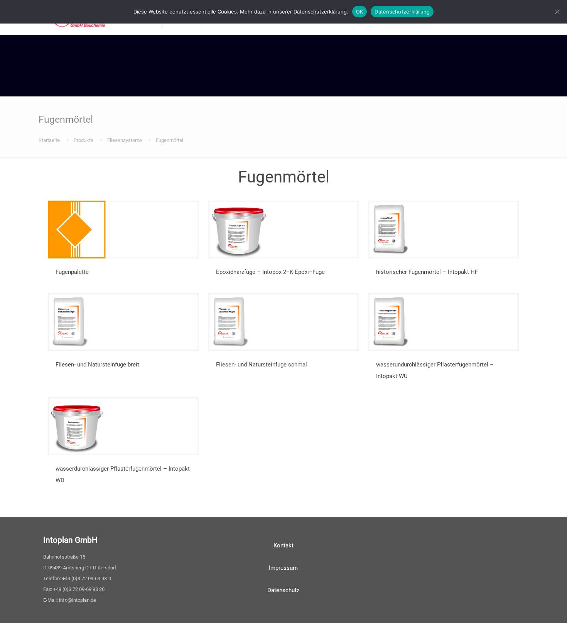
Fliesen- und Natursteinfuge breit (97, 364)
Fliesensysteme (124, 140)
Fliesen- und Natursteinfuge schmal (261, 364)
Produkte (83, 140)
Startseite (49, 140)
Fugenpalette (72, 271)
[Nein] (557, 11)
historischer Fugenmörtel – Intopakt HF (427, 271)
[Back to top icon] (530, 607)
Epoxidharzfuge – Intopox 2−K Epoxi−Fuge (270, 271)
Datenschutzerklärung (402, 11)
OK (359, 11)
